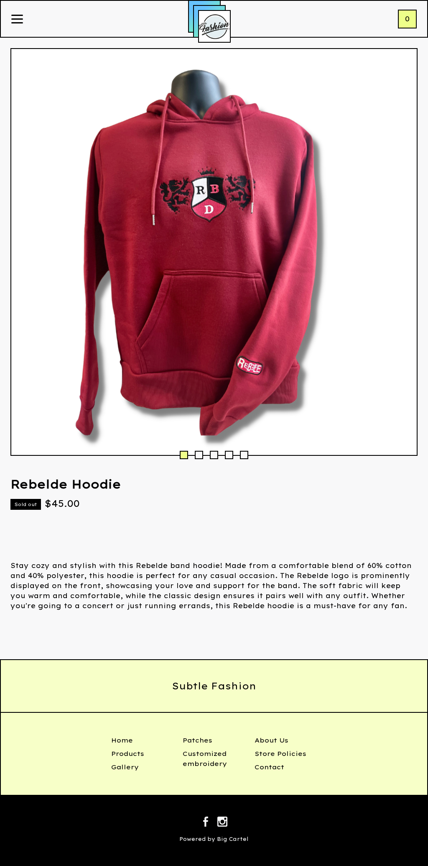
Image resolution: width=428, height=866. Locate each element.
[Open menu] (17, 20)
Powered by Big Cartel (214, 839)
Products (127, 754)
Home (122, 740)
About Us (271, 740)
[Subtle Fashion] (214, 26)
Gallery (125, 767)
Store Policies (280, 754)
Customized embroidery (205, 759)
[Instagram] (222, 823)
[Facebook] (206, 823)
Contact (269, 767)
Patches (197, 740)
